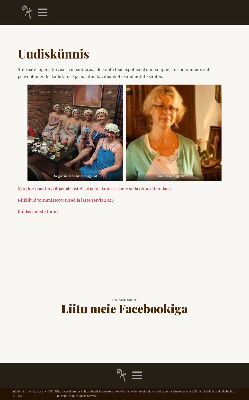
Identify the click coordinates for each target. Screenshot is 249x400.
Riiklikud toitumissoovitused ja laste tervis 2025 (66, 200)
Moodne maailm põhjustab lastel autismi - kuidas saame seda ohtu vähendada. (95, 188)
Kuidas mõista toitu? (38, 211)
